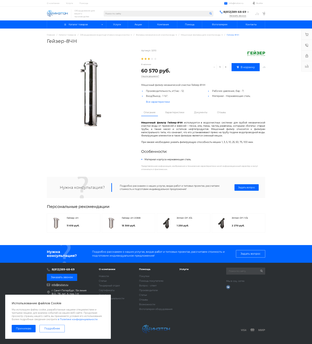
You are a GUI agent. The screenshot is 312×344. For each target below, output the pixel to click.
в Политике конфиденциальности (78, 319)
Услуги (69, 3)
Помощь (83, 3)
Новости (104, 276)
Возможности (147, 304)
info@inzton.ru (236, 3)
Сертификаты (107, 290)
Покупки (144, 276)
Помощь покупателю (151, 280)
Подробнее (52, 328)
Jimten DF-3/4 (184, 218)
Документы (200, 112)
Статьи (103, 280)
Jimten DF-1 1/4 (240, 218)
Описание (150, 112)
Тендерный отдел (109, 285)
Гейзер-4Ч (72, 218)
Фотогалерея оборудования (155, 309)
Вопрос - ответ (148, 285)
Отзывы (221, 112)
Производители (148, 290)
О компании (53, 3)
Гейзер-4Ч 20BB (131, 218)
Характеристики (174, 112)
